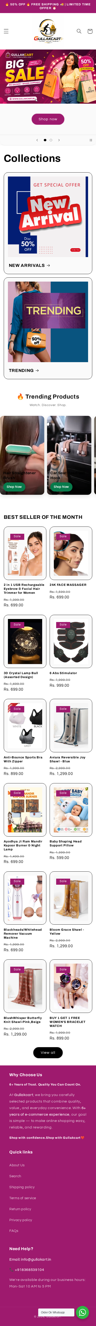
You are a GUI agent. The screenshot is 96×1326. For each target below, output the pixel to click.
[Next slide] (59, 140)
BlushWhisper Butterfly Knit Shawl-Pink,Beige (23, 1020)
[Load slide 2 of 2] (51, 140)
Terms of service (22, 1198)
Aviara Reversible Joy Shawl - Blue (68, 759)
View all (48, 1052)
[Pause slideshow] (91, 140)
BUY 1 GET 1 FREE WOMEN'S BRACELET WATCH (68, 1022)
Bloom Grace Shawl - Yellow (67, 931)
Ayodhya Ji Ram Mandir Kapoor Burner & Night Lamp (23, 845)
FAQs (13, 1231)
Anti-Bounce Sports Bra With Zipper (23, 759)
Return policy (20, 1209)
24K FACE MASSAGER (68, 585)
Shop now (48, 119)
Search (15, 1176)
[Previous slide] (37, 140)
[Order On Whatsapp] (82, 1312)
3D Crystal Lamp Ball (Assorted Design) (21, 675)
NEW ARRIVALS (27, 265)
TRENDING (21, 370)
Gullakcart (53, 1316)
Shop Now (14, 486)
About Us (17, 1165)
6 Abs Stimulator (63, 673)
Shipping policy (21, 1187)
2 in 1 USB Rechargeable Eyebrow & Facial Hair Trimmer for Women (24, 588)
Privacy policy (20, 1220)
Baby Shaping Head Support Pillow (66, 843)
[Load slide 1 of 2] (45, 140)
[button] (6, 31)
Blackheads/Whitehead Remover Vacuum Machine (23, 933)
